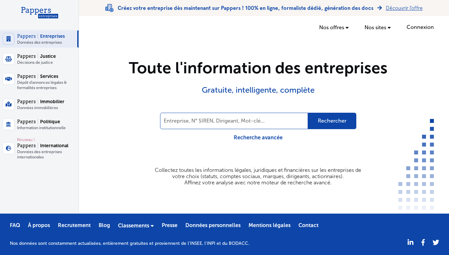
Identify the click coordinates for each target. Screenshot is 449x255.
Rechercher (332, 121)
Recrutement (74, 225)
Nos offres (332, 27)
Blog (104, 225)
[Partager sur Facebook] (423, 242)
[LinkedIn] (411, 242)
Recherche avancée (258, 137)
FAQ (15, 225)
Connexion (420, 27)
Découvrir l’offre (404, 8)
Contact (308, 225)
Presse (169, 225)
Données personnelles (213, 225)
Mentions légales (269, 225)
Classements (134, 225)
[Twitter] (436, 242)
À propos (39, 225)
